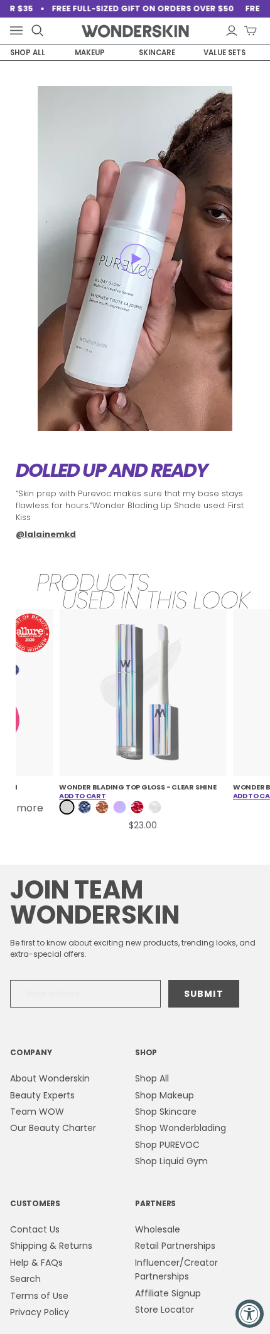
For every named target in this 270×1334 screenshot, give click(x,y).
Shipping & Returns (51, 1245)
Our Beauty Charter (53, 1128)
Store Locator (164, 1309)
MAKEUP (90, 53)
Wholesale (157, 1229)
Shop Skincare (166, 1111)
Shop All (152, 1078)
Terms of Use (39, 1296)
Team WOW (37, 1111)
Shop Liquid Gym (171, 1161)
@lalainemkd (46, 534)
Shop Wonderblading (180, 1128)
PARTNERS (155, 1203)
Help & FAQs (36, 1262)
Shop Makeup (164, 1095)
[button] (135, 258)
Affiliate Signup (168, 1293)
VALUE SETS (224, 53)
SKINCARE (157, 53)
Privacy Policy (39, 1312)
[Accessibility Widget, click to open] (249, 1314)
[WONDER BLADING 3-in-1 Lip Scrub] (143, 692)
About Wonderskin (50, 1078)
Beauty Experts (42, 1095)
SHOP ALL (27, 53)
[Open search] (37, 30)
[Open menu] (19, 31)
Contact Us (35, 1229)
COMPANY (30, 1052)
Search (25, 1279)
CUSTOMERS (35, 1203)
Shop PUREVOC (167, 1145)
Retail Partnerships (175, 1245)
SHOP (146, 1052)
